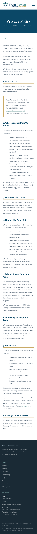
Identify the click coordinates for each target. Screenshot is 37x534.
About (4, 481)
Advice (4, 466)
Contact (5, 484)
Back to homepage (11, 39)
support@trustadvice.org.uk (15, 111)
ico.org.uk (24, 406)
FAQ (3, 478)
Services (5, 472)
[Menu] (33, 5)
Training (4, 469)
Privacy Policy (6, 487)
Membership (6, 475)
